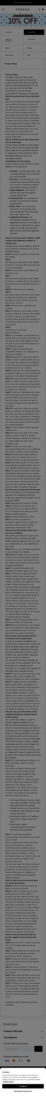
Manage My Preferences (23, 1091)
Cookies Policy (8, 1082)
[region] (23, 1082)
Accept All (23, 1086)
